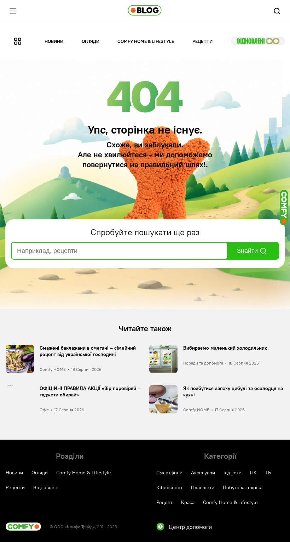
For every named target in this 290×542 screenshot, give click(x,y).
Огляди (90, 41)
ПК (253, 472)
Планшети (202, 487)
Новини (54, 41)
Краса (188, 502)
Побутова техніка (242, 487)
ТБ (268, 472)
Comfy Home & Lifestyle (145, 41)
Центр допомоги (190, 526)
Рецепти (202, 41)
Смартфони (169, 472)
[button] (13, 11)
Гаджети (233, 472)
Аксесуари (203, 472)
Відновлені (258, 41)
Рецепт (164, 502)
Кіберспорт (169, 487)
